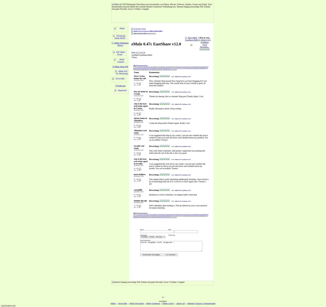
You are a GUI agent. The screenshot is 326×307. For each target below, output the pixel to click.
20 (163, 67)
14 (153, 67)
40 (196, 67)
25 (171, 67)
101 (148, 69)
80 (187, 68)
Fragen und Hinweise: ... (148, 31)
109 (167, 69)
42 (199, 67)
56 (147, 68)
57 (149, 68)
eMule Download (137, 303)
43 (201, 67)
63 (159, 68)
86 (197, 68)
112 (173, 69)
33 (185, 67)
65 (162, 68)
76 (180, 68)
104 (155, 69)
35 (188, 67)
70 (170, 68)
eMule (113, 303)
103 (153, 69)
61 (156, 68)
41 (198, 67)
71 (172, 68)
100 (146, 69)
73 (175, 68)
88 (200, 68)
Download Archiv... (145, 33)
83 (192, 68)
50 (137, 68)
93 (134, 69)
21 (165, 67)
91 (205, 68)
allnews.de (180, 303)
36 (190, 67)
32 (183, 67)
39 (194, 67)
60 (154, 68)
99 (144, 69)
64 (160, 68)
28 (176, 67)
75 (179, 68)
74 (177, 68)
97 (141, 69)
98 (142, 69)
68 (167, 68)
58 (151, 68)
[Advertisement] (170, 58)
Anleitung (156, 303)
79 (185, 68)
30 (180, 67)
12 (150, 67)
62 (157, 68)
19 (161, 67)
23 (168, 67)
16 (156, 67)
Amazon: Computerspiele (205, 303)
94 (136, 69)
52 (141, 68)
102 (151, 69)
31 (181, 67)
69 (169, 68)
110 (169, 69)
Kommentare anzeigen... (140, 65)
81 (189, 68)
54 (144, 68)
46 (206, 67)
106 (160, 69)
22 (166, 67)
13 (151, 67)
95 (137, 69)
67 (165, 68)
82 (190, 68)
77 (182, 68)
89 (202, 68)
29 (178, 67)
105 (157, 69)
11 (148, 67)
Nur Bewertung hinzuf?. (140, 28)
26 (173, 67)
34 (186, 67)
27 (175, 67)
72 (174, 68)
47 (207, 67)
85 (195, 68)
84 (194, 68)
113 (176, 69)
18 (160, 67)
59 (152, 68)
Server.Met (122, 303)
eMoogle (191, 303)
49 (136, 68)
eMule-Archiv (168, 303)
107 (162, 69)
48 (134, 68)
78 (184, 68)
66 (164, 68)
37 (191, 67)
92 (206, 68)
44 (203, 67)
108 (164, 69)
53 (142, 68)
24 (170, 67)
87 (199, 68)
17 (158, 67)
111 (171, 69)
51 (139, 68)
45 (204, 67)
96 (139, 69)
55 (146, 68)
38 (193, 67)
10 (146, 67)
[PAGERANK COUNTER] (163, 297)
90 (204, 68)
